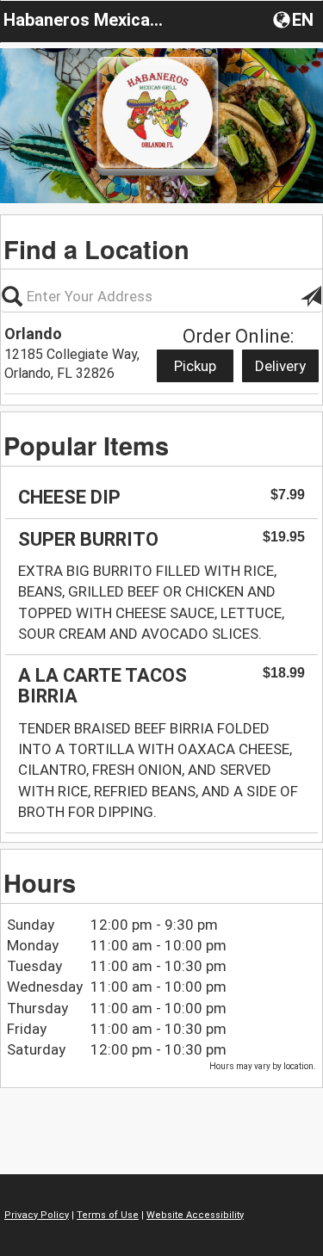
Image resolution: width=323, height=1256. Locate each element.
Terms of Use (108, 1215)
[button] (295, 19)
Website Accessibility (195, 1215)
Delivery (280, 365)
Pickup (195, 365)
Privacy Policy (36, 1215)
